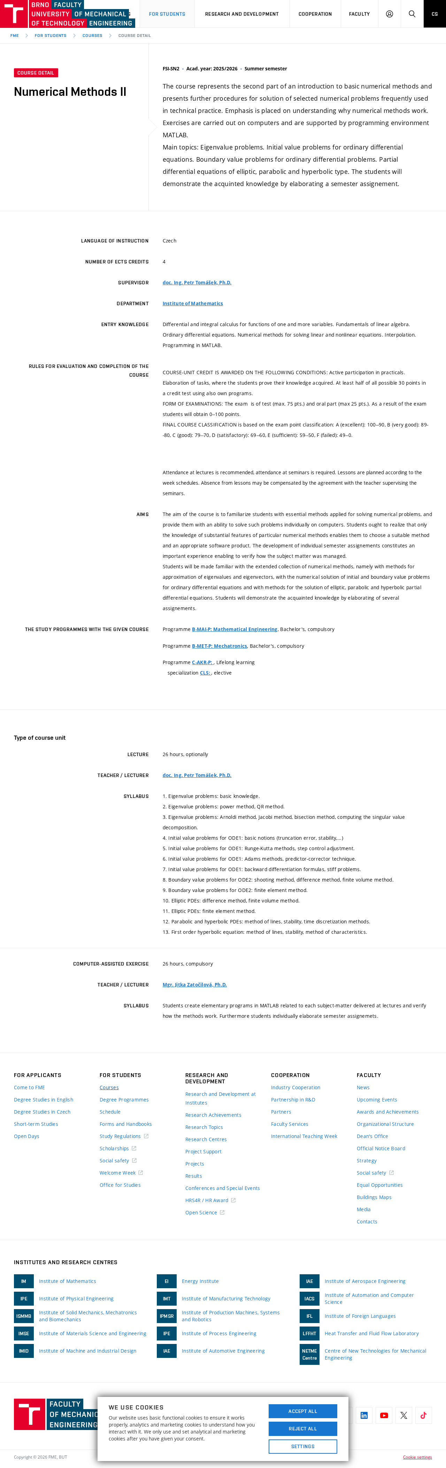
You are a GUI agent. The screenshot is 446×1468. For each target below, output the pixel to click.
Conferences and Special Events (222, 1188)
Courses (92, 35)
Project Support (203, 1151)
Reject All (303, 1428)
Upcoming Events (377, 1099)
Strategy (367, 1160)
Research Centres (206, 1139)
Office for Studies (120, 1185)
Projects (194, 1163)
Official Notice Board (381, 1148)
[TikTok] (423, 1415)
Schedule (110, 1111)
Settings (303, 1446)
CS (435, 14)
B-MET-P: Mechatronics (219, 646)
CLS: (205, 673)
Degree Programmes (124, 1099)
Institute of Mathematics (193, 303)
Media (364, 1209)
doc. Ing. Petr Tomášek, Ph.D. (197, 282)
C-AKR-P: (203, 662)
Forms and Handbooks (126, 1124)
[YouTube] (384, 1415)
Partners (281, 1111)
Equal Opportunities (380, 1185)
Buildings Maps (374, 1197)
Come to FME (29, 1087)
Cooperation (315, 14)
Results (193, 1176)
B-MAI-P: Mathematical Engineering (234, 629)
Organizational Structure (385, 1124)
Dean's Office (373, 1136)
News (363, 1087)
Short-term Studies (36, 1124)
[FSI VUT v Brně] (40, 14)
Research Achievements (213, 1115)
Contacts (367, 1221)
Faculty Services (289, 1124)
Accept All (303, 1411)
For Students (51, 35)
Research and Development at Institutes (220, 1098)
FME (14, 35)
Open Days (27, 1136)
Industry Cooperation (296, 1087)
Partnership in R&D (293, 1099)
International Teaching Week (304, 1136)
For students (167, 14)
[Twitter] (403, 1415)
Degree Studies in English (43, 1099)
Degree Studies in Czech (42, 1111)
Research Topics (204, 1127)
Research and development (242, 14)
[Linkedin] (364, 1415)
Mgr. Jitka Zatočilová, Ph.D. (195, 985)
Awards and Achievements (388, 1111)
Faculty (359, 14)
